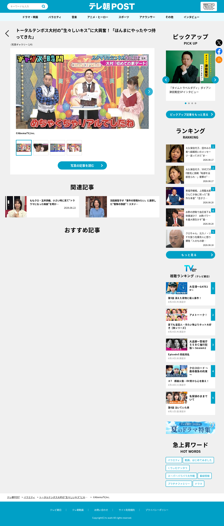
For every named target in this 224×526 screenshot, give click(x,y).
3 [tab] (192, 103)
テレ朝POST (112, 6)
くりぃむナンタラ (177, 468)
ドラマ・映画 (30, 17)
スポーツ (124, 17)
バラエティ (54, 17)
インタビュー (191, 17)
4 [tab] (195, 103)
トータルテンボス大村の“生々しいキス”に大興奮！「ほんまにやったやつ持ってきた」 (65, 497)
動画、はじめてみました (198, 460)
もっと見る (189, 255)
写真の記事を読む (82, 165)
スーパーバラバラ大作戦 (181, 475)
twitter (219, 42)
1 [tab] (185, 103)
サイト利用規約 (127, 509)
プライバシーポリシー (156, 509)
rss (219, 59)
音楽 (74, 17)
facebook (219, 51)
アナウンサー (147, 17)
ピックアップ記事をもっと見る (189, 114)
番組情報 (205, 475)
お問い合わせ (101, 509)
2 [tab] (189, 103)
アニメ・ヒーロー (97, 17)
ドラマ (198, 483)
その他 (169, 17)
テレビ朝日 (55, 509)
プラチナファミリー (179, 483)
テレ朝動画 (78, 509)
